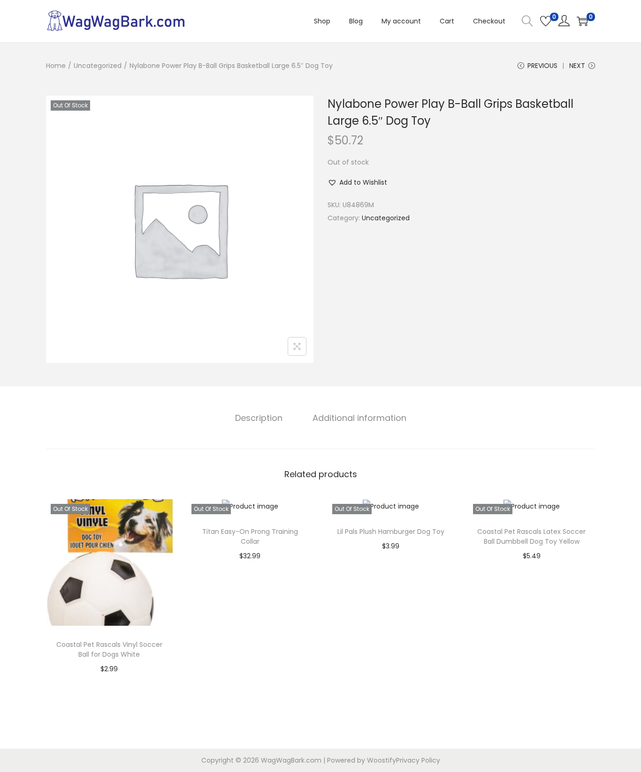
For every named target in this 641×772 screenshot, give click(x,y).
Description (258, 418)
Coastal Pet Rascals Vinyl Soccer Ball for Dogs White (109, 649)
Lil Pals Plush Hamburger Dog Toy (390, 531)
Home (56, 65)
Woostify (381, 760)
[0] (545, 21)
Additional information (359, 418)
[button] (357, 182)
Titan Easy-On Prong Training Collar (250, 536)
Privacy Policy (418, 760)
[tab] (258, 418)
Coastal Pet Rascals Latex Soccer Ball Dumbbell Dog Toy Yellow (531, 536)
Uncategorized (98, 65)
